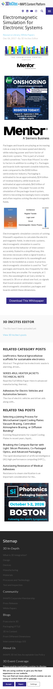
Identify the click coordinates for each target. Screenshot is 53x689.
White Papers (28, 34)
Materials (8, 575)
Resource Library (11, 34)
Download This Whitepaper (26, 300)
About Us (9, 648)
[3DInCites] (23, 3)
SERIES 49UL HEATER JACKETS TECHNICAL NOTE (21, 374)
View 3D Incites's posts (14, 334)
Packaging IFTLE (11, 626)
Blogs (6, 614)
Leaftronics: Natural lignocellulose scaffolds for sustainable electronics (24, 357)
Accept (8, 684)
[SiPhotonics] (26, 502)
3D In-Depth (11, 548)
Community (10, 591)
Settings (33, 684)
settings (32, 678)
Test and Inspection (13, 585)
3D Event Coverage (16, 661)
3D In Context (10, 631)
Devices (7, 565)
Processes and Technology (16, 580)
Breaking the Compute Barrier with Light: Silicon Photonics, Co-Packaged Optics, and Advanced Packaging (24, 448)
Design (6, 560)
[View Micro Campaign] (26, 98)
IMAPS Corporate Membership (19, 598)
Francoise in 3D (11, 621)
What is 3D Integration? (15, 555)
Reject (20, 684)
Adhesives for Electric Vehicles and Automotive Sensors (23, 392)
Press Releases (10, 603)
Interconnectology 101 (14, 641)
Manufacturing (10, 570)
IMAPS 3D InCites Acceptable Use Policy (24, 654)
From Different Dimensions (16, 636)
